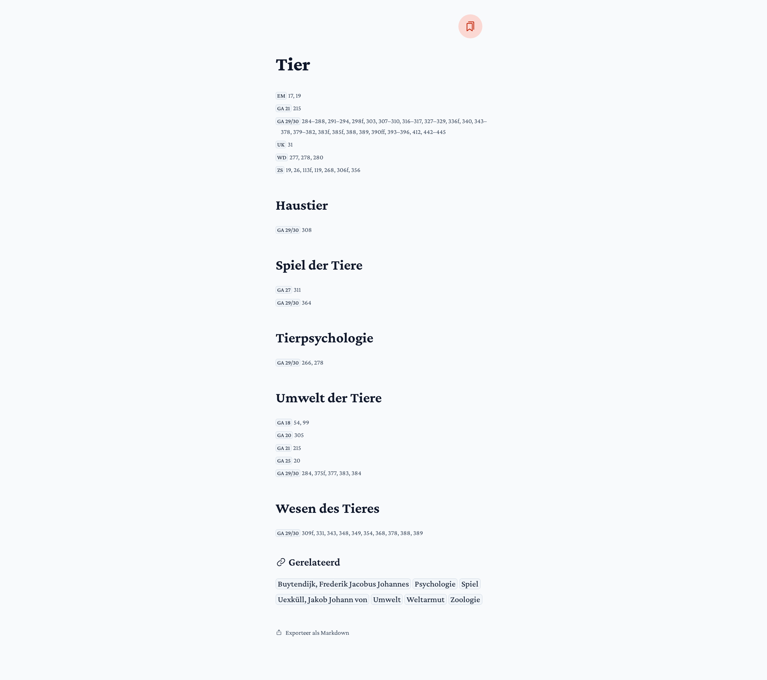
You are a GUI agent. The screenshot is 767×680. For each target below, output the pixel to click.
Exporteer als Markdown (317, 632)
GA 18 (284, 422)
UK (281, 144)
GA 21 (283, 108)
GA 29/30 (288, 121)
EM (281, 96)
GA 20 (284, 435)
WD (281, 157)
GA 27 (284, 290)
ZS (280, 170)
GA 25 (284, 460)
